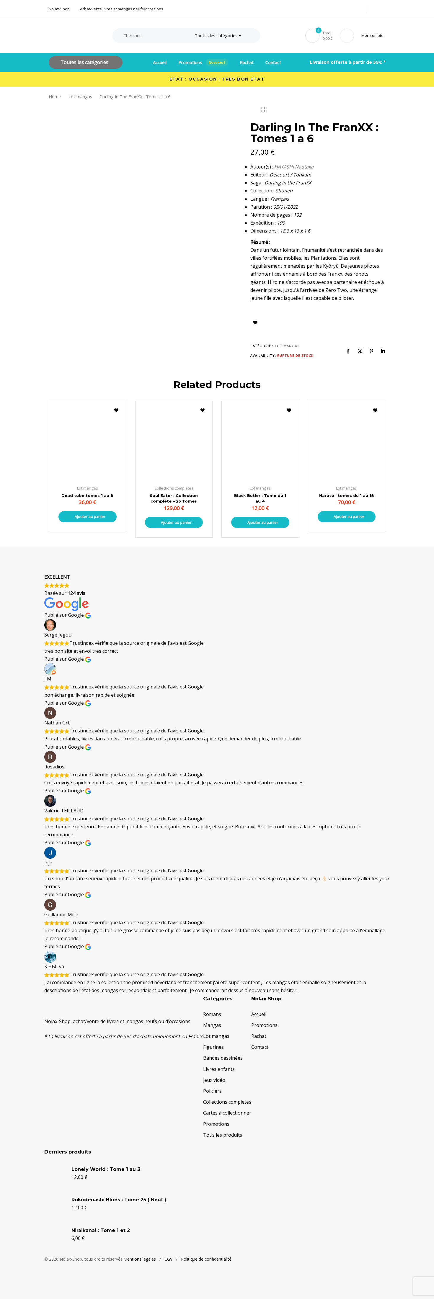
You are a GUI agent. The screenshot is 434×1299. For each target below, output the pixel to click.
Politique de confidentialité (206, 1259)
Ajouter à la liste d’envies (255, 323)
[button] (373, 36)
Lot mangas (80, 96)
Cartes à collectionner (227, 1113)
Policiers (212, 1091)
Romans (212, 1014)
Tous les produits (222, 1135)
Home (55, 96)
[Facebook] (348, 351)
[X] (360, 351)
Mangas (212, 1025)
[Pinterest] (371, 351)
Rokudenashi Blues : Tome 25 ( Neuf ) (118, 1200)
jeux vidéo (214, 1080)
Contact (273, 62)
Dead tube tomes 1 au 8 (87, 495)
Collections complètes (227, 1102)
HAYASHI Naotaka (294, 166)
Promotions (201, 62)
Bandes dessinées (223, 1058)
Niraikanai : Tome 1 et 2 (100, 1230)
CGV (168, 1259)
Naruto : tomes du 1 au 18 (346, 495)
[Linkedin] (383, 351)
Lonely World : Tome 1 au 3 (105, 1169)
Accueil (160, 62)
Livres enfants (219, 1069)
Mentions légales (139, 1259)
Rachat (247, 62)
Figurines (213, 1047)
